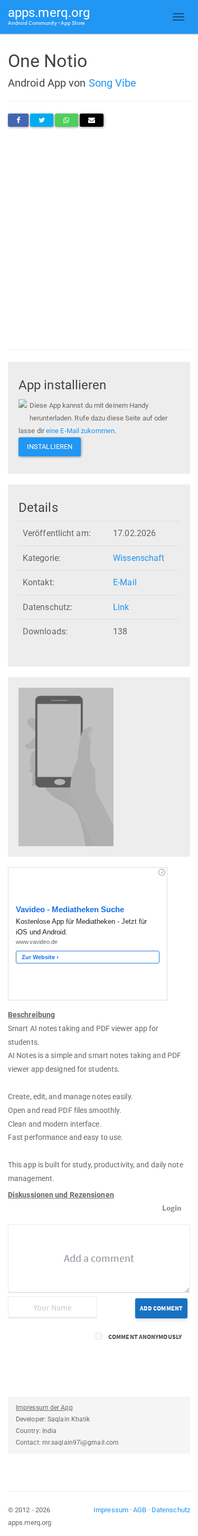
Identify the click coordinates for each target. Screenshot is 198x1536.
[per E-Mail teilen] (91, 120)
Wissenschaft (138, 558)
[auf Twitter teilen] (41, 120)
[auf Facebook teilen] (18, 120)
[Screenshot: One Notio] (66, 766)
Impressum (110, 1510)
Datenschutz (171, 1510)
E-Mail (125, 582)
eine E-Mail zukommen (80, 431)
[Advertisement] (99, 238)
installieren (49, 447)
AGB (139, 1510)
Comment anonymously (145, 1337)
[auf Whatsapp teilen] (66, 120)
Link (121, 607)
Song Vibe (113, 83)
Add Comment (161, 1308)
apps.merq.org (49, 15)
